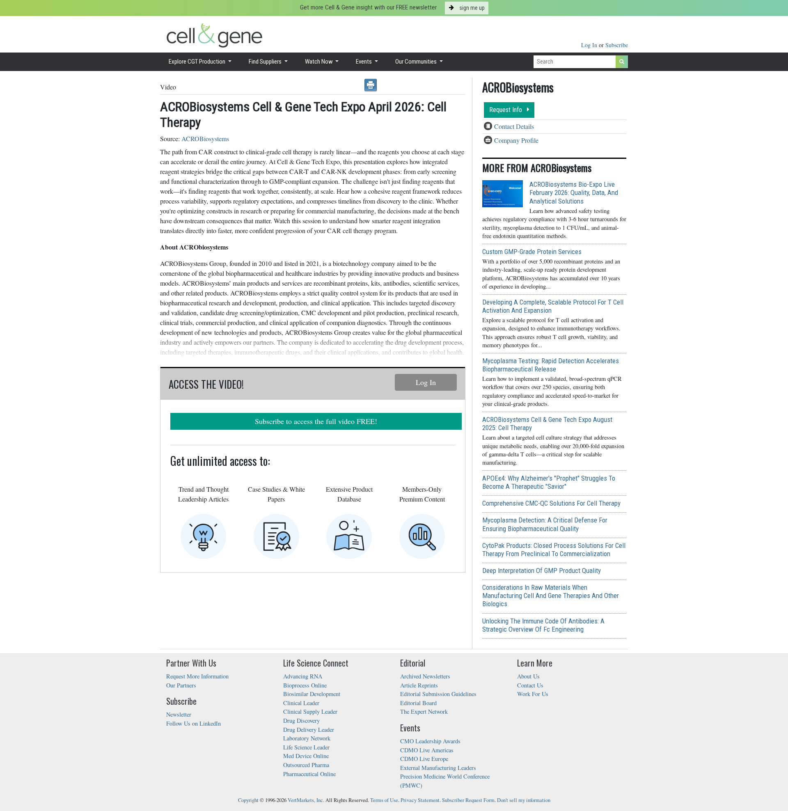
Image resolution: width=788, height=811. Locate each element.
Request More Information (197, 676)
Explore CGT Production (198, 61)
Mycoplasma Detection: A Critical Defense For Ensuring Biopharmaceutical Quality (544, 524)
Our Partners (181, 685)
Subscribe (616, 45)
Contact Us (530, 685)
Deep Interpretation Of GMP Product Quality (541, 570)
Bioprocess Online (305, 685)
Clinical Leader (301, 703)
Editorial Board (418, 703)
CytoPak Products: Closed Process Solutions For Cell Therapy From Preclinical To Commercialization (553, 549)
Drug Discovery (301, 720)
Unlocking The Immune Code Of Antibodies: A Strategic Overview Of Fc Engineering (543, 625)
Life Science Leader (306, 747)
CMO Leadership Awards (430, 741)
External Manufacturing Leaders (438, 768)
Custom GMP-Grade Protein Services (532, 251)
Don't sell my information (523, 800)
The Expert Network (424, 711)
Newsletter (178, 714)
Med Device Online (306, 756)
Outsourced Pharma (306, 765)
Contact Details (514, 126)
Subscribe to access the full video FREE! (316, 421)
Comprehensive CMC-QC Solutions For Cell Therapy (551, 503)
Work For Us (532, 694)
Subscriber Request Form (468, 800)
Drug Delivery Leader (308, 729)
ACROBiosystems (205, 138)
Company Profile (516, 140)
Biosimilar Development (311, 694)
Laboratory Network (306, 738)
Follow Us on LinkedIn (193, 723)
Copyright (248, 800)
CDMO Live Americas (427, 750)
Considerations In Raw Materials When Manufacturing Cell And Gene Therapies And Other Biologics (550, 595)
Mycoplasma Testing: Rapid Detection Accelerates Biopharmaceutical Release (550, 365)
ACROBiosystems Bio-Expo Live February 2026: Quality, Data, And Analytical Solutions (573, 192)
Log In (590, 45)
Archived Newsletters (425, 676)
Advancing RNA (302, 676)
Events (364, 61)
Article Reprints (419, 685)
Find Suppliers (266, 61)
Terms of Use (384, 800)
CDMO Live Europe (424, 759)
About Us (528, 676)
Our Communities (416, 61)
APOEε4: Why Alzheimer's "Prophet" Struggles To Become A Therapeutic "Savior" (548, 482)
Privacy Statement (420, 800)
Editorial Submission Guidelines (438, 694)
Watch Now (319, 61)
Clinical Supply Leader (310, 711)
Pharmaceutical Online (309, 774)
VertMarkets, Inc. (306, 800)
